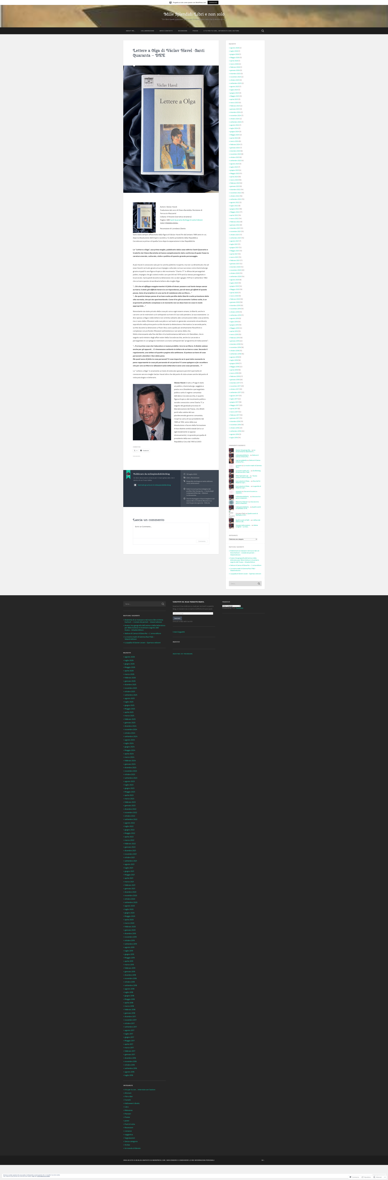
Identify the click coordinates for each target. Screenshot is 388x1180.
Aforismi (128, 1093)
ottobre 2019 (234, 312)
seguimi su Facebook (183, 654)
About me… (130, 31)
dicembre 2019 (235, 305)
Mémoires (129, 1110)
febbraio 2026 (235, 67)
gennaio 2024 (235, 148)
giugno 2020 (234, 286)
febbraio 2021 (235, 260)
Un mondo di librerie (132, 1148)
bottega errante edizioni (203, 481)
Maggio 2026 (234, 57)
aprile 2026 (234, 61)
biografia (189, 481)
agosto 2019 (234, 318)
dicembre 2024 (235, 112)
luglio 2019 (234, 321)
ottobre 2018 (234, 350)
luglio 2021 (234, 244)
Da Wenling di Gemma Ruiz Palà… (248, 471)
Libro (188, 478)
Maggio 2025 (234, 96)
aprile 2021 (234, 254)
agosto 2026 (234, 48)
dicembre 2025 (235, 73)
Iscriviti (177, 618)
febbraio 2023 (235, 183)
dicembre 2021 (235, 228)
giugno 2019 (234, 325)
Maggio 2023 (234, 173)
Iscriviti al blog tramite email (188, 602)
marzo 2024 (234, 141)
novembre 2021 (235, 231)
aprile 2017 (234, 408)
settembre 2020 (235, 276)
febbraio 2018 (235, 376)
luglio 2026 (234, 51)
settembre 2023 (235, 160)
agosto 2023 (234, 164)
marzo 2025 (234, 102)
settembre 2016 (235, 431)
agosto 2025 (234, 86)
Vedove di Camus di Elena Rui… (247, 455)
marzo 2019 (234, 334)
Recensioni (182, 31)
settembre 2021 (235, 238)
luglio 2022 (234, 206)
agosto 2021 (234, 241)
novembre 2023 (235, 154)
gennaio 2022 (235, 225)
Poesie (195, 31)
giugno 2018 (234, 363)
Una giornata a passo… (243, 525)
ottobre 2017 (234, 389)
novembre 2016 (235, 424)
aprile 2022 (234, 215)
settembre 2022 (235, 199)
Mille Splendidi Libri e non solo (194, 14)
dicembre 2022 (235, 189)
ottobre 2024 (234, 119)
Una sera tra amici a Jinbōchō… (246, 492)
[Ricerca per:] (245, 583)
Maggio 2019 (234, 328)
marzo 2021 (234, 257)
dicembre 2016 (235, 421)
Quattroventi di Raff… (243, 520)
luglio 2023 (234, 167)
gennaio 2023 (235, 186)
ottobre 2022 (234, 196)
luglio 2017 (234, 399)
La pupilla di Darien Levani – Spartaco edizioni (245, 574)
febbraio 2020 (235, 299)
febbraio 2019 (235, 338)
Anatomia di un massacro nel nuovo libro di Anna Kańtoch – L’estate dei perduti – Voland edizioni (244, 553)
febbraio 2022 (235, 222)
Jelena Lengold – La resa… (247, 526)
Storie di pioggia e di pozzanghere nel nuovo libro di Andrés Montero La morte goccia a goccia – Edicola (200, 501)
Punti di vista (130, 1124)
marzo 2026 (234, 64)
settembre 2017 (235, 392)
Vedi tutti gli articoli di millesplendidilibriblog (154, 485)
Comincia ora (213, 2)
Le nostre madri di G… (243, 471)
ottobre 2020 (234, 273)
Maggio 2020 (234, 289)
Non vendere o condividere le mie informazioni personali (191, 1160)
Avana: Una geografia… (243, 450)
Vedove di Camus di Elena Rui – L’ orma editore (245, 565)
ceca (188, 483)
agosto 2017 (234, 395)
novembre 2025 (235, 77)
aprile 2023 (234, 177)
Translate (239, 608)
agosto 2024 (234, 125)
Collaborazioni (147, 31)
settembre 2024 (235, 122)
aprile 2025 (234, 99)
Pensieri (128, 1114)
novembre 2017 (235, 386)
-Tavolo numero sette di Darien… (246, 476)
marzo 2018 (234, 373)
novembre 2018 (235, 347)
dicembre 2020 (235, 267)
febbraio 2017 (235, 415)
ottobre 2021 (234, 235)
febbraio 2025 (235, 106)
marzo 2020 (234, 296)
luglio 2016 (234, 437)
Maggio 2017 (234, 405)
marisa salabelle (241, 460)
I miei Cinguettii (179, 632)
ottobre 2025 (234, 80)
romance (128, 1131)
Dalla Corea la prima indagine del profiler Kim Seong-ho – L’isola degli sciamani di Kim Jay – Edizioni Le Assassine (200, 492)
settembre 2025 (235, 83)
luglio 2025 (234, 90)
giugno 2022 (234, 209)
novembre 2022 (235, 193)
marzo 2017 (234, 412)
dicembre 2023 (235, 151)
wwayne (239, 465)
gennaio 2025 (235, 109)
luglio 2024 (234, 128)
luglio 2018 (234, 360)
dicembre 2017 (235, 383)
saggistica (129, 1134)
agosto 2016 (234, 434)
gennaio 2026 (235, 70)
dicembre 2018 (235, 344)
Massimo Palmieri (242, 502)
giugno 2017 (234, 402)
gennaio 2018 (234, 379)
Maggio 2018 (234, 367)
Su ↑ (263, 1160)
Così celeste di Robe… (243, 481)
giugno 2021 (234, 247)
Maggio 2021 (234, 251)
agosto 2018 (234, 357)
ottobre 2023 (234, 157)
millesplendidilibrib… (243, 455)
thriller (127, 1145)
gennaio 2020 (235, 302)
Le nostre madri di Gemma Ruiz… (248, 466)
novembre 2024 (235, 115)
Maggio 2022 (234, 212)
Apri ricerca (263, 30)
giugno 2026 (234, 54)
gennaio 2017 (234, 418)
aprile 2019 (234, 331)
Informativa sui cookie (43, 1176)
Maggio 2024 (234, 135)
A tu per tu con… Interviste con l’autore (221, 31)
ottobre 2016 (234, 428)
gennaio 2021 (234, 264)
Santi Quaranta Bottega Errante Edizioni (186, 220)
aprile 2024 (234, 138)
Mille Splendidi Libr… (243, 476)
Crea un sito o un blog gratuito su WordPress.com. (144, 1160)
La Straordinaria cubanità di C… (245, 450)
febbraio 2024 (235, 144)
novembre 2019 (235, 309)
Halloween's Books (132, 1103)
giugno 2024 (234, 131)
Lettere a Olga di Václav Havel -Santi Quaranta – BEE (169, 53)
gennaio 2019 (234, 341)
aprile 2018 (234, 370)
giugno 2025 (234, 93)
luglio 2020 (234, 283)
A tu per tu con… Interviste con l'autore (140, 1090)
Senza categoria (131, 1141)
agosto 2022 (234, 202)
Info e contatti (166, 31)
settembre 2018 (235, 354)
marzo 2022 (234, 218)
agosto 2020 (234, 280)
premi (127, 1121)
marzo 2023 (234, 180)
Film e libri (129, 1096)
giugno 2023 (234, 170)
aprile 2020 (234, 292)
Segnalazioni (130, 1138)
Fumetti (128, 1100)
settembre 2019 (235, 315)
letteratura (195, 483)
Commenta (201, 541)
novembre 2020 (235, 270)
